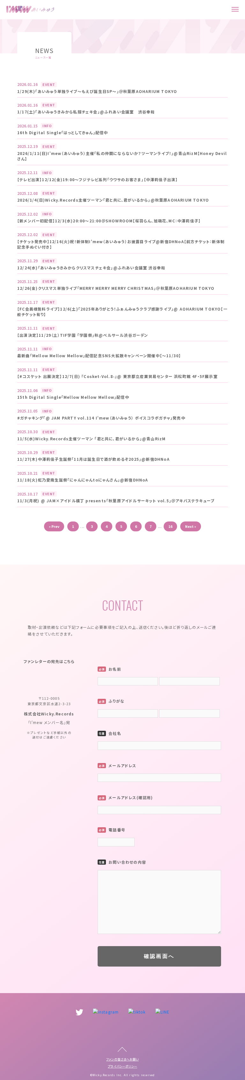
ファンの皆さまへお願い (122, 1059)
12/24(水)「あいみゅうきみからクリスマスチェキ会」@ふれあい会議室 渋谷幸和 (91, 267)
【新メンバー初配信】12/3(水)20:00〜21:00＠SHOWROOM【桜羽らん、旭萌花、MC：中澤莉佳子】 (109, 220)
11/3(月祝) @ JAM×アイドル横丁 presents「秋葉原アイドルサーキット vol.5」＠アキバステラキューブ (115, 500)
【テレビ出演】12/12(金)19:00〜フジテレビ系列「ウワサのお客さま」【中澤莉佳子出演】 (97, 179)
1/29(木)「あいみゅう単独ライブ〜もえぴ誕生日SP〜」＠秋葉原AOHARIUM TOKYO (97, 91)
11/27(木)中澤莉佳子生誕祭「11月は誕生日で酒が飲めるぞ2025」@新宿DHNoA (93, 459)
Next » (190, 526)
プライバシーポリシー (122, 1066)
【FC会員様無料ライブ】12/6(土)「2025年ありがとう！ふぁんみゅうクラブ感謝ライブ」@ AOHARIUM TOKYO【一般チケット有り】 (122, 311)
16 (170, 526)
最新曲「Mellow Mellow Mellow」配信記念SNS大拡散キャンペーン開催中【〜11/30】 (99, 355)
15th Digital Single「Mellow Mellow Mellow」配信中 (73, 397)
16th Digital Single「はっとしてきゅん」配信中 (62, 132)
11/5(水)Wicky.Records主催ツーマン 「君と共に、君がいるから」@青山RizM (91, 438)
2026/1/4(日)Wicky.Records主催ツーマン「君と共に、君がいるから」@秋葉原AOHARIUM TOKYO (113, 200)
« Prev (54, 526)
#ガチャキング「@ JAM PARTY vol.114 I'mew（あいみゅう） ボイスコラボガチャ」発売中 (101, 417)
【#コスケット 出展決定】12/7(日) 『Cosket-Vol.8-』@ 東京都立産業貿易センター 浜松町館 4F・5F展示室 (117, 376)
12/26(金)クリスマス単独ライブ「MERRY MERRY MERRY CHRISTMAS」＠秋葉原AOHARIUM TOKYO (115, 288)
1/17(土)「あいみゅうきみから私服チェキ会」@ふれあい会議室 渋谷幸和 (86, 111)
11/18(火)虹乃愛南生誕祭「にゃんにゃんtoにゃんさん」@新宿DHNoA (82, 479)
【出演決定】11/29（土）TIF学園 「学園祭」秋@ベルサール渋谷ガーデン (82, 335)
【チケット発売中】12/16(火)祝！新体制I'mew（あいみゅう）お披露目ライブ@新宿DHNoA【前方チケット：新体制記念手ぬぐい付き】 (121, 244)
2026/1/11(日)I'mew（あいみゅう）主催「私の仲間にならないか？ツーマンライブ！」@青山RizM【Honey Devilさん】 (122, 156)
